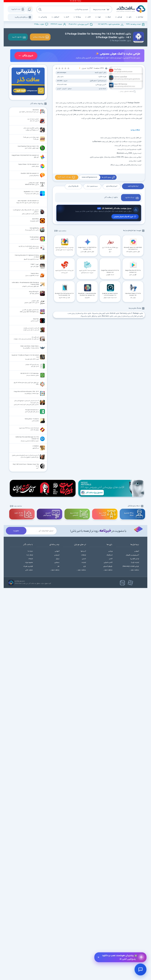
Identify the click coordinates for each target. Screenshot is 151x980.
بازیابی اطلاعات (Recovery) (131, 566)
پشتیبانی (44, 17)
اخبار (67, 17)
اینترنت (84, 562)
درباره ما (30, 551)
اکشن (110, 559)
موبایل (119, 17)
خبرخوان (56, 17)
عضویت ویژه (29, 562)
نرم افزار (140, 17)
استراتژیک (110, 555)
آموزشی (136, 551)
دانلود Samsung (125, 313)
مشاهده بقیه (62, 231)
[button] (68, 68)
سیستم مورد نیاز (92, 186)
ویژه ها (78, 17)
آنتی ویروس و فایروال (132, 555)
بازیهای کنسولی (108, 566)
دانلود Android (114, 313)
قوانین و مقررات (28, 566)
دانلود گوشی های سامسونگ (100, 313)
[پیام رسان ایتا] (122, 583)
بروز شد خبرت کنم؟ (64, 177)
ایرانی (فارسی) (134, 559)
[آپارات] (130, 583)
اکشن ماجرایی (108, 562)
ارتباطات (83, 555)
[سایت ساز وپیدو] (77, 56)
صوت (99, 17)
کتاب (89, 17)
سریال (57, 559)
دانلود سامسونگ (85, 316)
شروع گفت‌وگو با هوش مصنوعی (123, 216)
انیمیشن (56, 555)
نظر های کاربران (73, 186)
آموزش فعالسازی (111, 186)
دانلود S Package (137, 313)
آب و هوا (83, 551)
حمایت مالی (29, 570)
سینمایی (57, 562)
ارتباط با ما (30, 555)
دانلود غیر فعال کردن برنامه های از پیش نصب (128, 316)
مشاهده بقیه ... (134, 570)
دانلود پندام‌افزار (96, 316)
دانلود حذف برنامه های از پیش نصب (79, 313)
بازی (130, 17)
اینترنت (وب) (135, 562)
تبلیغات (30, 559)
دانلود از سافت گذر (111, 197)
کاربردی (64, 89)
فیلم (109, 17)
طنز (58, 566)
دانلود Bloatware (107, 316)
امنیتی (84, 559)
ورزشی (110, 551)
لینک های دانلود (133, 186)
